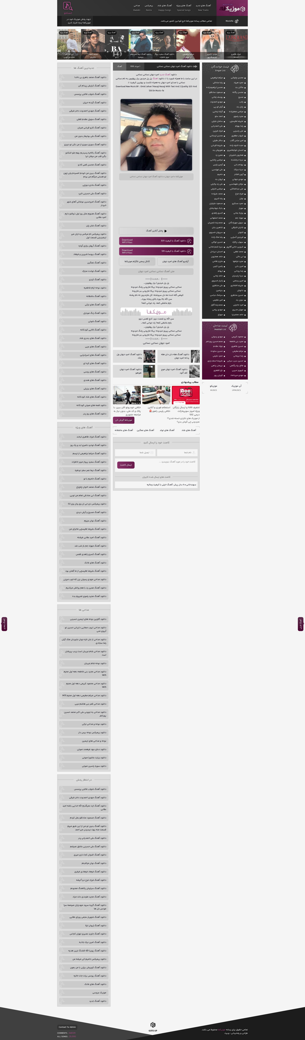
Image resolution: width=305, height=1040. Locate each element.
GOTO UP (153, 1030)
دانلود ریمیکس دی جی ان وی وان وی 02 (87, 504)
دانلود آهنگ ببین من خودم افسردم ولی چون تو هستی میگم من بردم (84, 175)
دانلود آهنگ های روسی (95, 372)
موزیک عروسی (99, 993)
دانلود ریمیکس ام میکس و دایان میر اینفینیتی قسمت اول (88, 235)
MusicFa (229, 21)
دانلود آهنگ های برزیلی (95, 388)
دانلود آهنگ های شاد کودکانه (91, 397)
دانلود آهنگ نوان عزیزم (95, 521)
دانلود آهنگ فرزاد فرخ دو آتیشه (91, 880)
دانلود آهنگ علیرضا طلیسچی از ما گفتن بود (85, 571)
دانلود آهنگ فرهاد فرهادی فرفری (90, 872)
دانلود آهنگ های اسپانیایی (93, 355)
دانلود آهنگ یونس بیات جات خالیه (90, 976)
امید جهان (169, 176)
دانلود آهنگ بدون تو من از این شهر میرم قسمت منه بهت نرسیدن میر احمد (86, 828)
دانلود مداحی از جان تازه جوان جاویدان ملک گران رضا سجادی (84, 641)
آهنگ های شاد (189, 430)
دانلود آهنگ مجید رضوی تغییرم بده (89, 596)
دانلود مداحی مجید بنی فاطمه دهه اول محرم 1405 (85, 673)
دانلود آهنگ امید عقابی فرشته (91, 537)
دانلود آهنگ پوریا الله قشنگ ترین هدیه (87, 951)
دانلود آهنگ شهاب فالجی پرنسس (90, 94)
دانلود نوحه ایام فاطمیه (95, 288)
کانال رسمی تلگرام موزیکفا (137, 261)
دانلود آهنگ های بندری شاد (92, 338)
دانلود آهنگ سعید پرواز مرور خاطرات (89, 462)
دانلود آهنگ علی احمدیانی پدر (92, 838)
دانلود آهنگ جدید (97, 1001)
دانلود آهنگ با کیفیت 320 (173, 241)
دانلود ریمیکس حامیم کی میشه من (89, 959)
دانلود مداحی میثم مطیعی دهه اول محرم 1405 (84, 695)
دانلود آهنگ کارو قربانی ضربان (92, 128)
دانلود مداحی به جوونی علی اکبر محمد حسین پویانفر (85, 714)
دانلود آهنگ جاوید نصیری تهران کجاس (88, 934)
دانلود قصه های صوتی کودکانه (91, 405)
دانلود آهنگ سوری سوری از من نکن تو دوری (85, 144)
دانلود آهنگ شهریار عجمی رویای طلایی (87, 917)
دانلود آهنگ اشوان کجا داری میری (90, 855)
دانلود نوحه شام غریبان (95, 663)
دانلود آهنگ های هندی (95, 380)
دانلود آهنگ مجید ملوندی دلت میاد (89, 897)
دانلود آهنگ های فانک (95, 563)
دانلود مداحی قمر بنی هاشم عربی (90, 704)
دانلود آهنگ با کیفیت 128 (174, 251)
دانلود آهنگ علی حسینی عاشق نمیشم (88, 846)
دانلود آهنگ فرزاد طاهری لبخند (91, 437)
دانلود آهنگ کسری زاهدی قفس (91, 554)
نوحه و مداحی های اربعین (94, 741)
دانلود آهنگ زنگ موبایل (94, 313)
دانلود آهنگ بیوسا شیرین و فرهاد (89, 254)
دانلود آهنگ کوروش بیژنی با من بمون (88, 967)
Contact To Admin (67, 1027)
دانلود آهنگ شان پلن (96, 226)
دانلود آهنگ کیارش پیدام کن (92, 86)
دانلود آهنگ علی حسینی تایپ (92, 193)
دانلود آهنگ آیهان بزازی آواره (92, 246)
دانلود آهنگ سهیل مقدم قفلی (91, 119)
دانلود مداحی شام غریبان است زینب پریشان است (85, 653)
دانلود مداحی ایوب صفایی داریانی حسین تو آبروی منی (85, 629)
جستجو (68, 13)
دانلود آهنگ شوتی (97, 321)
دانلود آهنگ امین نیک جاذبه (92, 942)
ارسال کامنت (126, 465)
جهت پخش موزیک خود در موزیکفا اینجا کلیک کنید (79, 21)
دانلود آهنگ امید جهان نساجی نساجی (174, 66)
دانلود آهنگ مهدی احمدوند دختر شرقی (87, 111)
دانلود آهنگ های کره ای (94, 363)
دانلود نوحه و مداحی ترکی (94, 724)
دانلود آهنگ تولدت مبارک (94, 271)
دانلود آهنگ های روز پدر (94, 414)
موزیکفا (232, 8)
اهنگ (155, 78)
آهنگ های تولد (167, 430)
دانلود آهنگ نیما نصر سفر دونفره (90, 470)
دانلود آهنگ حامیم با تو (95, 479)
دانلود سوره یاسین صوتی (94, 766)
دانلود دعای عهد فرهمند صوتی (91, 749)
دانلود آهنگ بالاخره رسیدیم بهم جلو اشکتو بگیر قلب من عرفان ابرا (85, 154)
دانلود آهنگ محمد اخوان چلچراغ (91, 487)
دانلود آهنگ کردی (97, 279)
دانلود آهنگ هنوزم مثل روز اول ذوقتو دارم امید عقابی (85, 215)
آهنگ (119, 66)
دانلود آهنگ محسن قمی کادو (92, 165)
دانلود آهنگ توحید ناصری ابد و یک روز (88, 445)
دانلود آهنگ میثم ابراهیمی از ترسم (89, 453)
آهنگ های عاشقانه (124, 430)
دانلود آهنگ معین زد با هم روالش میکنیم (86, 588)
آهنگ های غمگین (145, 430)
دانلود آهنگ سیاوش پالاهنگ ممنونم (88, 888)
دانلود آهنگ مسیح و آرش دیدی (91, 512)
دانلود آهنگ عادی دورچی (94, 185)
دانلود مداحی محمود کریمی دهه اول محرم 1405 (86, 685)
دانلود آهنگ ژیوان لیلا (95, 925)
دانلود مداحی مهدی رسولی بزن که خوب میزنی (84, 579)
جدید (162, 74)
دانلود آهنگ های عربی (95, 347)
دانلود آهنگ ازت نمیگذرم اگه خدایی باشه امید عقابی (84, 807)
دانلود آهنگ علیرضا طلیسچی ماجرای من (87, 529)
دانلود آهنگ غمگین (96, 263)
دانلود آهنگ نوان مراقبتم (94, 863)
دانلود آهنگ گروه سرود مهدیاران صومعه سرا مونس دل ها (85, 907)
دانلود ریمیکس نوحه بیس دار (92, 732)
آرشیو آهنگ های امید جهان (175, 261)
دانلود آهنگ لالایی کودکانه (93, 330)
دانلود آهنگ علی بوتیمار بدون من (90, 136)
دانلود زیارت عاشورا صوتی (94, 758)
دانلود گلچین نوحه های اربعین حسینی (88, 619)
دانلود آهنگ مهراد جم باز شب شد (90, 546)
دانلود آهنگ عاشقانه (96, 296)
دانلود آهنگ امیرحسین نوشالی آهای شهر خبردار (86, 203)
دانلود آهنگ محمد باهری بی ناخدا (90, 77)
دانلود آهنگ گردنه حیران (94, 102)
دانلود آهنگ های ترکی (95, 305)
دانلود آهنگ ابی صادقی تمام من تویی (88, 495)
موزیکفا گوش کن (123, 420)
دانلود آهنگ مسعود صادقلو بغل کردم (88, 818)
